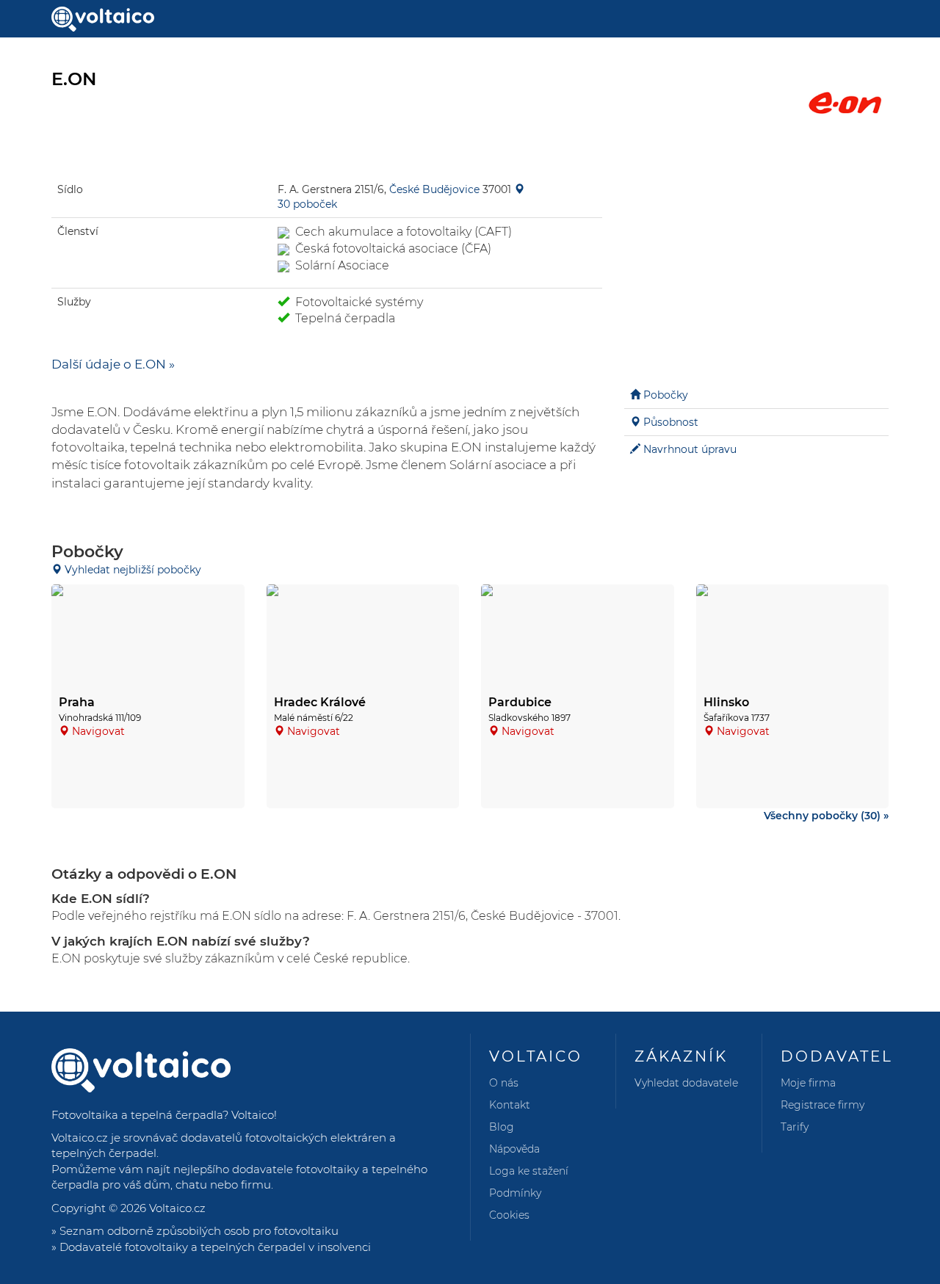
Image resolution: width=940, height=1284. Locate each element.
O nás (503, 1082)
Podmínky (515, 1193)
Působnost (670, 422)
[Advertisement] (756, 264)
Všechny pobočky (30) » (826, 815)
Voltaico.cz (177, 1208)
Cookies (509, 1215)
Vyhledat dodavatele (686, 1082)
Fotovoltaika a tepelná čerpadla (137, 1115)
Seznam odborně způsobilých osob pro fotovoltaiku (199, 1231)
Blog (501, 1127)
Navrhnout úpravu (690, 449)
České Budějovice (434, 189)
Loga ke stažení (528, 1171)
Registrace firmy (822, 1104)
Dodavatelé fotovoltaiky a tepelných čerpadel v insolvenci (215, 1247)
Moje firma (808, 1082)
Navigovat (98, 731)
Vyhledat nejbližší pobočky (131, 569)
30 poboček (307, 204)
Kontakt (509, 1104)
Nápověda (514, 1149)
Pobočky (665, 395)
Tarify (795, 1127)
